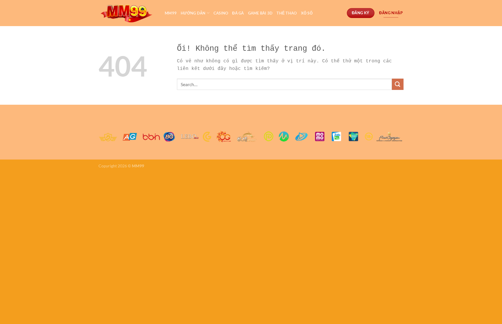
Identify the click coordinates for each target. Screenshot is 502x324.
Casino (221, 13)
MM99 (171, 13)
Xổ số (307, 13)
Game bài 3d (260, 13)
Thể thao (287, 13)
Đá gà (238, 13)
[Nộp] (398, 84)
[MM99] (127, 13)
